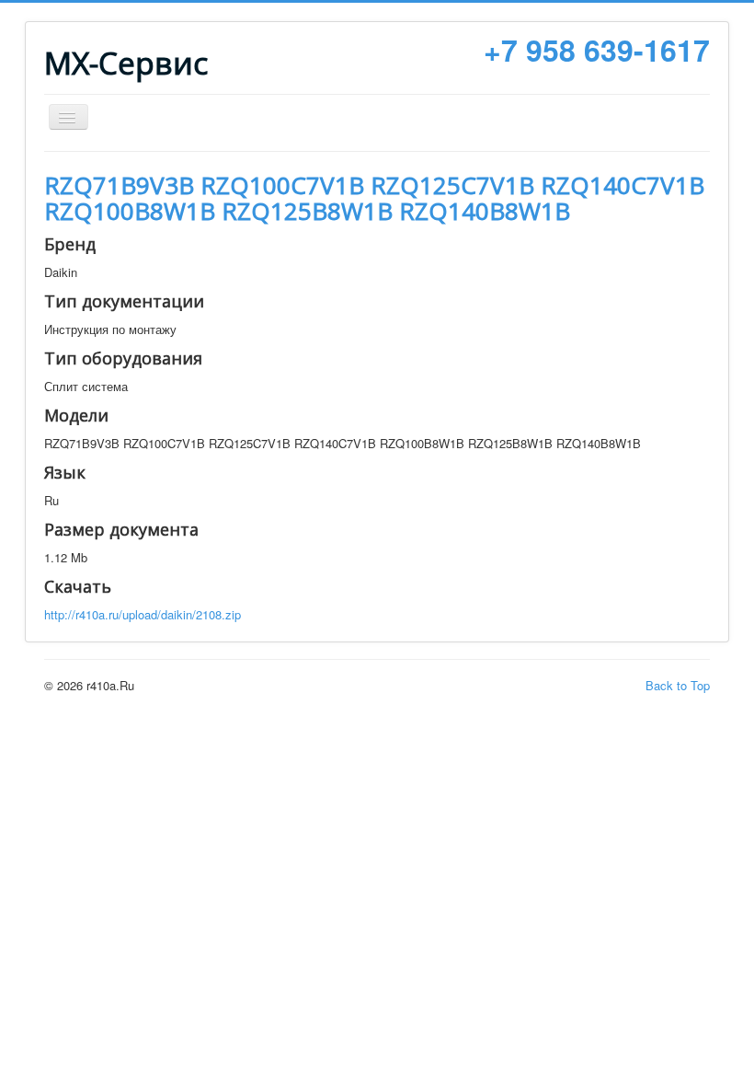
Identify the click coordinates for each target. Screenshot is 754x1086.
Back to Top (677, 685)
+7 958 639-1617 (597, 50)
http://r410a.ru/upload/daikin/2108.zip (142, 614)
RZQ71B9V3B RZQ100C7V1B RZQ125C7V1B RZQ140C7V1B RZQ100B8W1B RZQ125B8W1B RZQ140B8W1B (374, 197)
